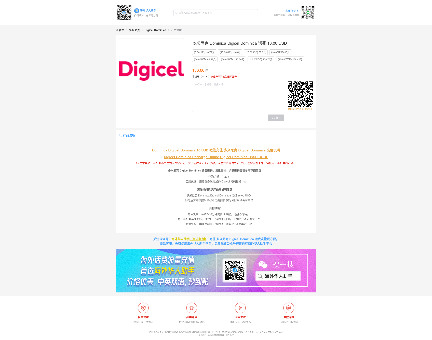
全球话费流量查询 (216, 335)
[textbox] (215, 12)
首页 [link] (121, 30)
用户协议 (230, 335)
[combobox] (215, 12)
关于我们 (202, 335)
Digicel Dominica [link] (155, 30)
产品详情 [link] (176, 30)
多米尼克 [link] (134, 30)
